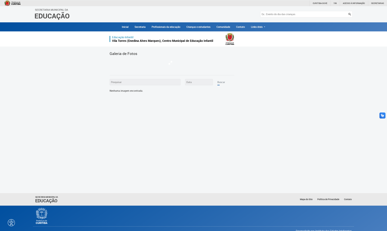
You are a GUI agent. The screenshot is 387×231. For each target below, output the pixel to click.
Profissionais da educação (166, 27)
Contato (240, 27)
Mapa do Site (306, 199)
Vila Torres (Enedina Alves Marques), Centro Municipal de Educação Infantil (162, 41)
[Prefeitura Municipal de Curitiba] (42, 216)
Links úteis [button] (257, 27)
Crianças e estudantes (198, 27)
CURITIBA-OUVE (320, 3)
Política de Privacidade (328, 199)
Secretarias (377, 3)
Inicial (125, 27)
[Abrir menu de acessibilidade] (11, 222)
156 (335, 3)
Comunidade (223, 27)
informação (354, 3)
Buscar (221, 82)
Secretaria (140, 27)
